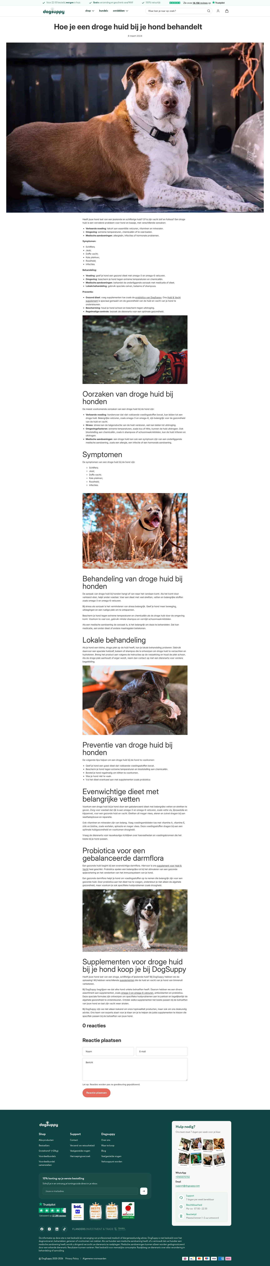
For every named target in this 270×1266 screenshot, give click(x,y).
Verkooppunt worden (111, 1161)
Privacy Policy (72, 1258)
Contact (74, 1140)
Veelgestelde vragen (80, 1151)
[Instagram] (49, 1229)
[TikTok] (64, 1229)
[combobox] (178, 10)
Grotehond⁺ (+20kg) (48, 1151)
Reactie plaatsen (96, 1093)
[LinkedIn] (57, 1229)
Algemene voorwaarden (94, 1258)
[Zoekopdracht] (208, 11)
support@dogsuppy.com (188, 1185)
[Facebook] (42, 1229)
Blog (103, 1151)
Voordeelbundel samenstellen (47, 1163)
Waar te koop (107, 1145)
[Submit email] (143, 1191)
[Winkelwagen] (227, 11)
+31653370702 (183, 1177)
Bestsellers (44, 1145)
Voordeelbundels (47, 1156)
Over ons (105, 1140)
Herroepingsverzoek (80, 1156)
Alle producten (46, 1140)
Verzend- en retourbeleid (82, 1145)
